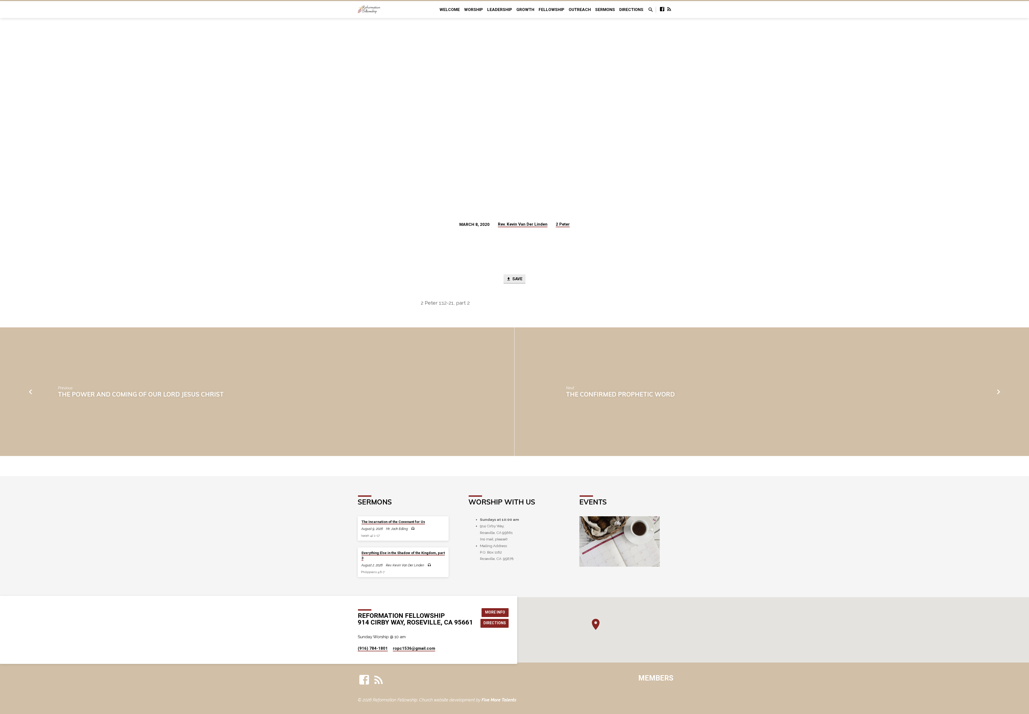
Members (655, 678)
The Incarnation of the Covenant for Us (393, 522)
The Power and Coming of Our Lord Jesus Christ (141, 394)
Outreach (580, 9)
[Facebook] (662, 9)
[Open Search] (651, 9)
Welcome (449, 9)
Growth (525, 9)
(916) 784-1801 (373, 648)
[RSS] (669, 9)
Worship (473, 9)
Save (517, 278)
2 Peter (563, 224)
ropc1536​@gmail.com (414, 648)
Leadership (499, 9)
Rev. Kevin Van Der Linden (522, 224)
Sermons (605, 9)
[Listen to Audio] (413, 528)
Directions (631, 9)
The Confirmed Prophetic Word (620, 394)
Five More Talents (499, 699)
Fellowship (551, 9)
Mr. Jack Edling (397, 529)
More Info (495, 612)
